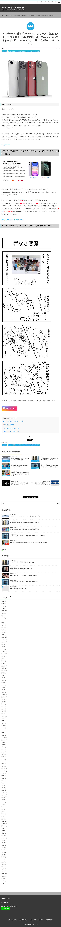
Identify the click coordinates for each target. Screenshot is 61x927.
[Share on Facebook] (38, 1)
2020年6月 (4, 622)
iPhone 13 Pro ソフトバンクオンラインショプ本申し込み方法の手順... (25, 516)
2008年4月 (4, 864)
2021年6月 (4, 606)
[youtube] (48, 1)
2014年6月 (4, 752)
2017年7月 (4, 677)
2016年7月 (4, 706)
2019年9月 (4, 644)
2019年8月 (4, 646)
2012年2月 (4, 816)
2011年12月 (4, 821)
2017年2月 (4, 689)
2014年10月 (4, 742)
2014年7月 (4, 749)
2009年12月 (4, 838)
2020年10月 (4, 613)
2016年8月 (4, 704)
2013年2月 (4, 787)
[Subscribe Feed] (52, 1)
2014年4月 (4, 756)
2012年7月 (4, 804)
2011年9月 (4, 828)
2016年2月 (4, 711)
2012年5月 (4, 809)
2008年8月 (4, 854)
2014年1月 (4, 763)
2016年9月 (4, 701)
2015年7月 (4, 723)
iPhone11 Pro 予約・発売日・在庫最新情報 (30, 51)
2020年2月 (4, 632)
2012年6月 (4, 807)
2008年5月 (4, 861)
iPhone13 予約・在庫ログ (13, 7)
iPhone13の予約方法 (23, 919)
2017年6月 (4, 680)
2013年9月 (4, 773)
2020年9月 (4, 615)
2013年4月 (4, 783)
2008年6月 (4, 859)
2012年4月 (4, 811)
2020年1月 (4, 634)
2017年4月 (4, 685)
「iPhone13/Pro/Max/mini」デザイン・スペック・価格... (22, 562)
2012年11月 (4, 795)
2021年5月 (4, 608)
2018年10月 (4, 656)
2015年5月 (4, 728)
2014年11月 (4, 740)
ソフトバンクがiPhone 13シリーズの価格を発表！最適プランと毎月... (25, 581)
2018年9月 (4, 658)
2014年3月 (4, 759)
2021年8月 (4, 603)
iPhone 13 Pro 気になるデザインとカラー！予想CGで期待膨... (23, 575)
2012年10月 (4, 797)
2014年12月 (4, 737)
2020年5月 (4, 625)
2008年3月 (4, 866)
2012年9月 (4, 799)
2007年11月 (4, 876)
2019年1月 (4, 649)
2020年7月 (4, 620)
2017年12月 (4, 665)
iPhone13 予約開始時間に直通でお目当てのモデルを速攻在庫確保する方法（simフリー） (20, 474)
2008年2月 (4, 869)
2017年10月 (4, 670)
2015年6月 (4, 725)
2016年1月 (4, 713)
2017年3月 (4, 687)
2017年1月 (4, 692)
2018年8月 (4, 661)
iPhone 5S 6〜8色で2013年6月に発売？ (18, 588)
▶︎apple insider (6, 145)
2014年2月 (4, 761)
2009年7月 (4, 842)
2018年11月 (4, 654)
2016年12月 (4, 694)
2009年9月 (4, 840)
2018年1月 (4, 663)
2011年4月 (4, 830)
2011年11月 (4, 823)
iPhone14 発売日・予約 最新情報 (14, 51)
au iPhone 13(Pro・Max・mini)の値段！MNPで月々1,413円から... (24, 529)
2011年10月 (4, 826)
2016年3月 (4, 708)
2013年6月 (4, 780)
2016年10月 (4, 699)
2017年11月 (4, 668)
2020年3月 (4, 630)
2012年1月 (4, 818)
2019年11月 (4, 639)
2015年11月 (4, 716)
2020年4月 (4, 627)
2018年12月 (4, 651)
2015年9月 (4, 718)
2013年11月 (4, 768)
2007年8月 (4, 881)
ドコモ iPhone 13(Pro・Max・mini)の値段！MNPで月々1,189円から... (25, 522)
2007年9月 (4, 878)
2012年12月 (4, 792)
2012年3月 (4, 814)
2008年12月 (4, 852)
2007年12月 (4, 873)
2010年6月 (4, 833)
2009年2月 (4, 850)
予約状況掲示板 (49, 919)
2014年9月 (4, 744)
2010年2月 (4, 835)
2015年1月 (4, 735)
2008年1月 (4, 871)
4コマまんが (4, 51)
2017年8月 (4, 675)
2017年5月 (4, 682)
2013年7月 (4, 778)
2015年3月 (4, 732)
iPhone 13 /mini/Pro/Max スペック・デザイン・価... (21, 568)
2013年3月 (4, 785)
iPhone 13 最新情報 (5, 461)
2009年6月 (4, 845)
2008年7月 (4, 857)
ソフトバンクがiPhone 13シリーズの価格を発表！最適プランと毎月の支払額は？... (28, 535)
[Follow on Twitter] (41, 1)
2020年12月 (4, 610)
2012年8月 (4, 802)
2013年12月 (4, 766)
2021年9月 (4, 601)
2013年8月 (4, 775)
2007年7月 (4, 883)
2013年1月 (4, 790)
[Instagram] (45, 1)
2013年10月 (4, 771)
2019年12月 (4, 637)
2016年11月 (4, 697)
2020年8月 (4, 618)
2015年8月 (4, 720)
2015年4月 (4, 730)
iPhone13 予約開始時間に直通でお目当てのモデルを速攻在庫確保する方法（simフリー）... (29, 542)
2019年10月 (4, 642)
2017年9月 (4, 673)
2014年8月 (4, 747)
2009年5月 (4, 847)
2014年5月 (4, 754)
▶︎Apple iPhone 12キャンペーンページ (13, 219)
